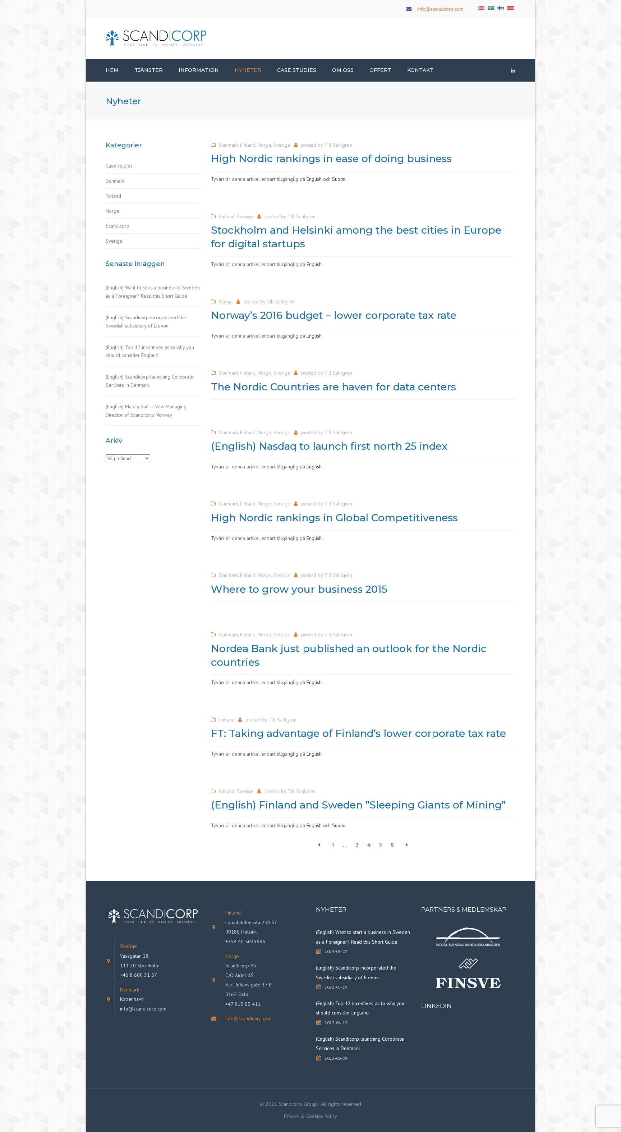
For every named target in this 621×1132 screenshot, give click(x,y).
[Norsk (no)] (510, 7)
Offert (380, 70)
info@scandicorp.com (440, 9)
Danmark (115, 181)
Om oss (343, 70)
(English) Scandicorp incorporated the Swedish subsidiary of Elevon (146, 321)
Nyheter (248, 70)
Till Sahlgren (338, 145)
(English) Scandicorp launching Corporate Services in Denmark (150, 380)
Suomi (338, 179)
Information (199, 70)
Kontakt (420, 70)
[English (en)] (481, 7)
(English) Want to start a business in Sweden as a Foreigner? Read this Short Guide (153, 291)
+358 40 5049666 (245, 941)
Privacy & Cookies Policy (310, 1116)
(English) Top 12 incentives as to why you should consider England (150, 351)
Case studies (119, 165)
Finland (113, 196)
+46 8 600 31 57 (138, 975)
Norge (112, 211)
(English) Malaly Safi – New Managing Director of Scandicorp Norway (146, 410)
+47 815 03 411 (243, 1004)
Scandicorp (117, 226)
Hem (112, 70)
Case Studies (296, 70)
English (314, 179)
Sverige (114, 241)
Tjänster (148, 70)
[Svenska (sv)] (491, 7)
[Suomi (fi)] (500, 7)
